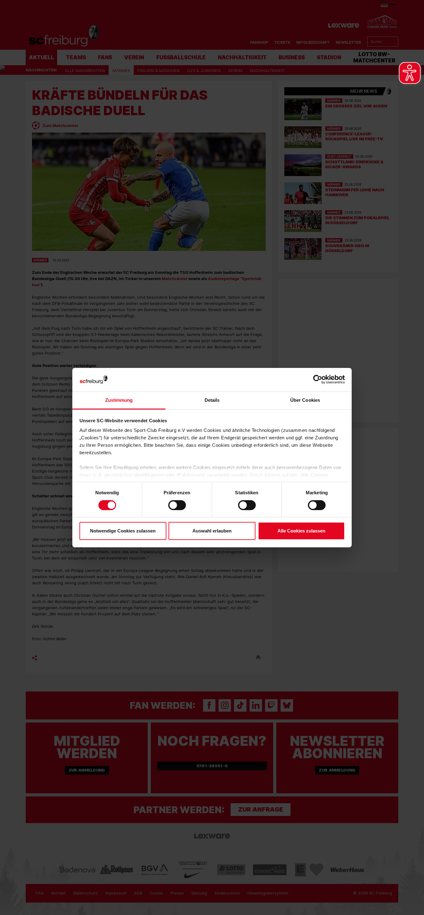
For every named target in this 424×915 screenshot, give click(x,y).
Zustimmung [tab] (119, 400)
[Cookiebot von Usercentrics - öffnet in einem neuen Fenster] (318, 379)
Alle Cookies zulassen (301, 530)
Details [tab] (212, 400)
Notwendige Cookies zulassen (123, 530)
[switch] (177, 505)
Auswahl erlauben (212, 530)
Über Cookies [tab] (305, 400)
